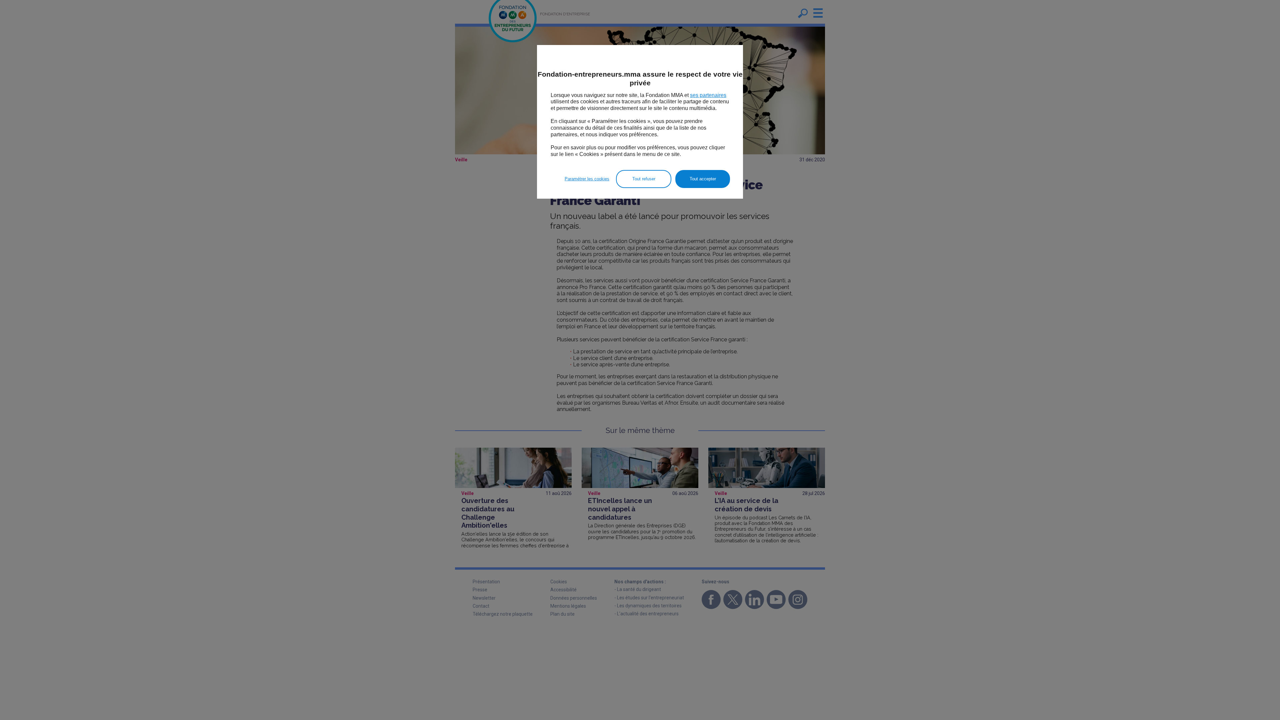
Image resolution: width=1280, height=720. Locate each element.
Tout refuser (643, 178)
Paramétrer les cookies (587, 178)
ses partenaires (708, 95)
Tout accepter (703, 178)
